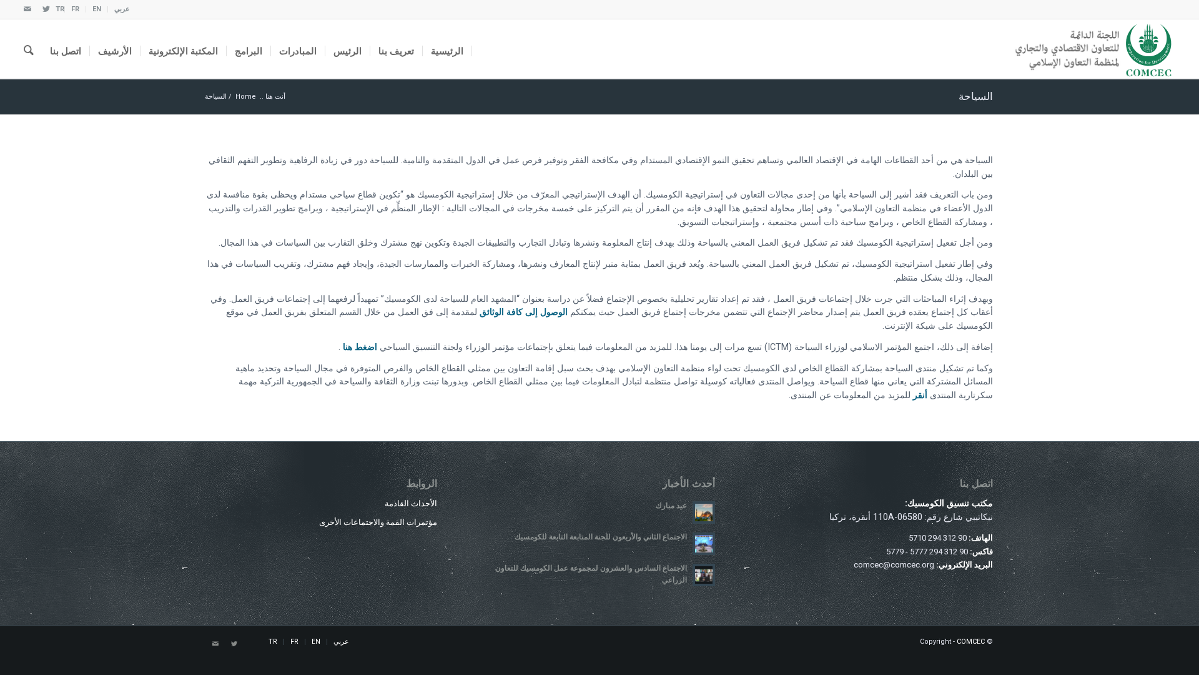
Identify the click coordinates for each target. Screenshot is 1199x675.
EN (96, 9)
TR (60, 9)
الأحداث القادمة (411, 503)
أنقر (920, 395)
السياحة (976, 96)
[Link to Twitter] (46, 9)
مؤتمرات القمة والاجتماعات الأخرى (378, 522)
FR (75, 9)
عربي (122, 9)
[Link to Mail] (27, 9)
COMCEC (971, 642)
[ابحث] (29, 49)
